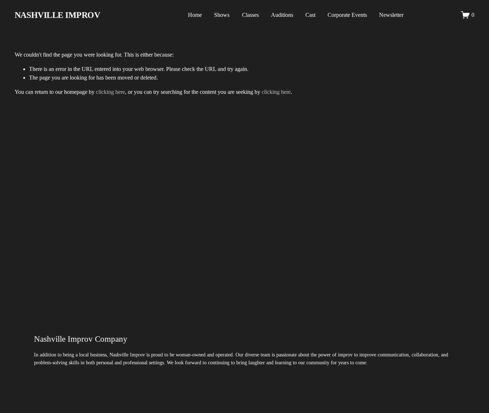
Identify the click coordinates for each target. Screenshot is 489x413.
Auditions (282, 15)
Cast (310, 15)
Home (195, 15)
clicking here (110, 92)
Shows (221, 15)
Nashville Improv (57, 15)
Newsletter (391, 15)
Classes (250, 15)
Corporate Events (347, 15)
